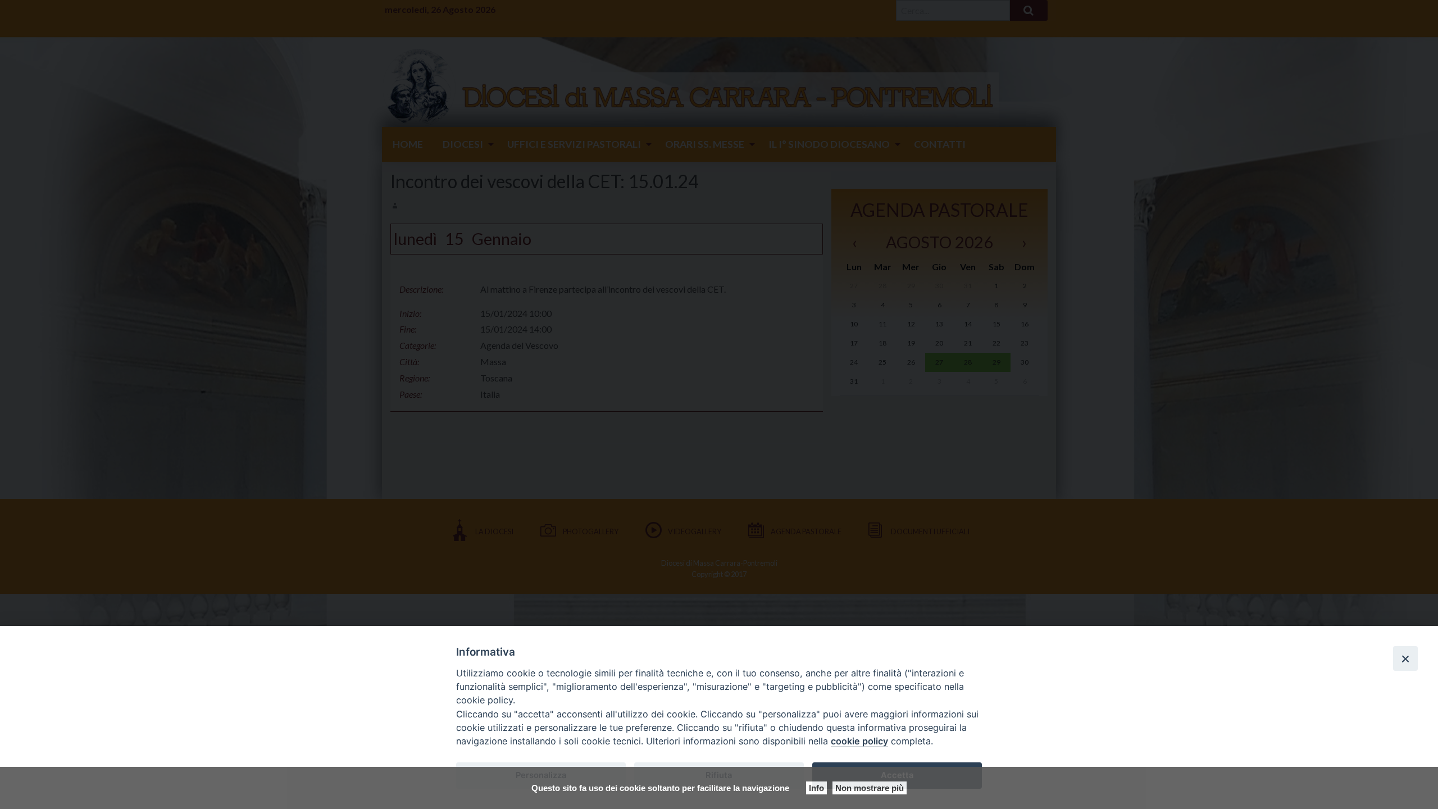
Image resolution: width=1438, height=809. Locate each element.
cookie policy (859, 741)
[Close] (1405, 658)
